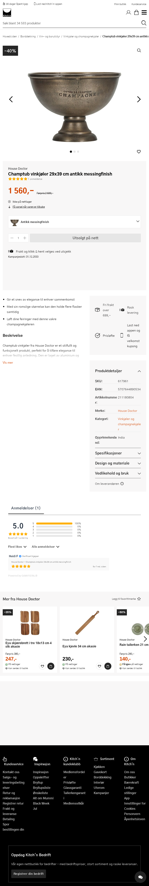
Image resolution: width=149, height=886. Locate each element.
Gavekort (100, 772)
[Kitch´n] (7, 12)
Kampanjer (101, 793)
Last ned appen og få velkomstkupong (133, 335)
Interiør (99, 782)
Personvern (132, 813)
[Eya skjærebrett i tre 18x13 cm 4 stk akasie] (29, 622)
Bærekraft (131, 782)
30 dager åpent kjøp (17, 4)
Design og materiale (112, 463)
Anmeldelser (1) (26, 508)
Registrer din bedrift (29, 873)
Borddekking (28, 36)
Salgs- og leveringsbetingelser (13, 782)
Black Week (41, 803)
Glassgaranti (72, 787)
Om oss (129, 772)
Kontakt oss (11, 772)
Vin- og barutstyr (49, 36)
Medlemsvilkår (73, 803)
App (127, 798)
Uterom (99, 787)
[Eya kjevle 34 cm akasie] (86, 622)
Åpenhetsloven (134, 819)
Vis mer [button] (8, 362)
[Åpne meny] (144, 12)
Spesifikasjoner (108, 453)
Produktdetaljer (108, 371)
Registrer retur (13, 803)
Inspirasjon (41, 772)
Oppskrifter (41, 777)
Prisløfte (109, 335)
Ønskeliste (40, 793)
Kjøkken (99, 766)
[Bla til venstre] (11, 99)
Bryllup (38, 782)
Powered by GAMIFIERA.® (22, 575)
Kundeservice (139, 4)
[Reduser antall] (12, 238)
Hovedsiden (10, 36)
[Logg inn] (128, 12)
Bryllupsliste (41, 787)
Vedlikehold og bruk (112, 473)
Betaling (9, 819)
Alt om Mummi (43, 798)
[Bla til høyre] (138, 99)
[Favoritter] (42, 666)
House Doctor (18, 168)
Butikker (130, 777)
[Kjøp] (50, 666)
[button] (139, 151)
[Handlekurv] (136, 12)
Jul (35, 808)
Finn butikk (120, 4)
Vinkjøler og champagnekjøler (81, 36)
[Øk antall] (25, 238)
